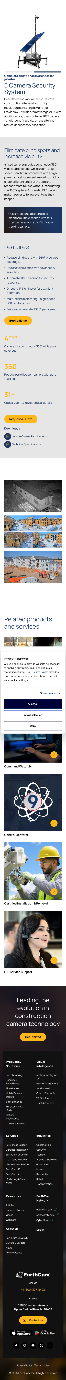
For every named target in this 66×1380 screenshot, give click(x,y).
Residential (42, 1174)
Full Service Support (16, 1144)
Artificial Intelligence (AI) (47, 1076)
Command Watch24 (16, 1159)
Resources (13, 1196)
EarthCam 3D (13, 1169)
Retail (39, 1179)
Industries (43, 1136)
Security (41, 1149)
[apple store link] (21, 1332)
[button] (18, 71)
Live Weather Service (17, 1164)
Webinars (11, 1219)
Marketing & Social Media (16, 1180)
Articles (10, 1205)
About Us (12, 1229)
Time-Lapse (12, 1088)
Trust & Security (45, 1103)
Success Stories (15, 1210)
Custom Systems (15, 1123)
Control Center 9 (45, 1093)
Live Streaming (14, 1075)
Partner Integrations (47, 1083)
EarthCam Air (13, 1174)
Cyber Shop (42, 1220)
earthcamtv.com (45, 1214)
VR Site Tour (42, 1098)
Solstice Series (14, 1101)
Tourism (40, 1154)
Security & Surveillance (12, 1081)
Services (12, 1136)
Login (40, 1229)
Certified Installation (17, 1149)
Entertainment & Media (15, 1108)
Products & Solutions (13, 1064)
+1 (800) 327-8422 (33, 1290)
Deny (33, 725)
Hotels (39, 1169)
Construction (43, 1144)
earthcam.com (44, 1209)
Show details (48, 693)
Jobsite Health (44, 1088)
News (9, 1247)
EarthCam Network (43, 1198)
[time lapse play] (33, 41)
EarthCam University (17, 1154)
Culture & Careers (15, 1242)
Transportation (44, 1183)
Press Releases (14, 1252)
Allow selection (33, 715)
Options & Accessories (12, 1116)
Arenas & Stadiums (46, 1159)
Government (43, 1164)
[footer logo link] (33, 1274)
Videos (9, 1214)
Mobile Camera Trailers (14, 1095)
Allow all (33, 703)
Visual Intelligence (44, 1064)
